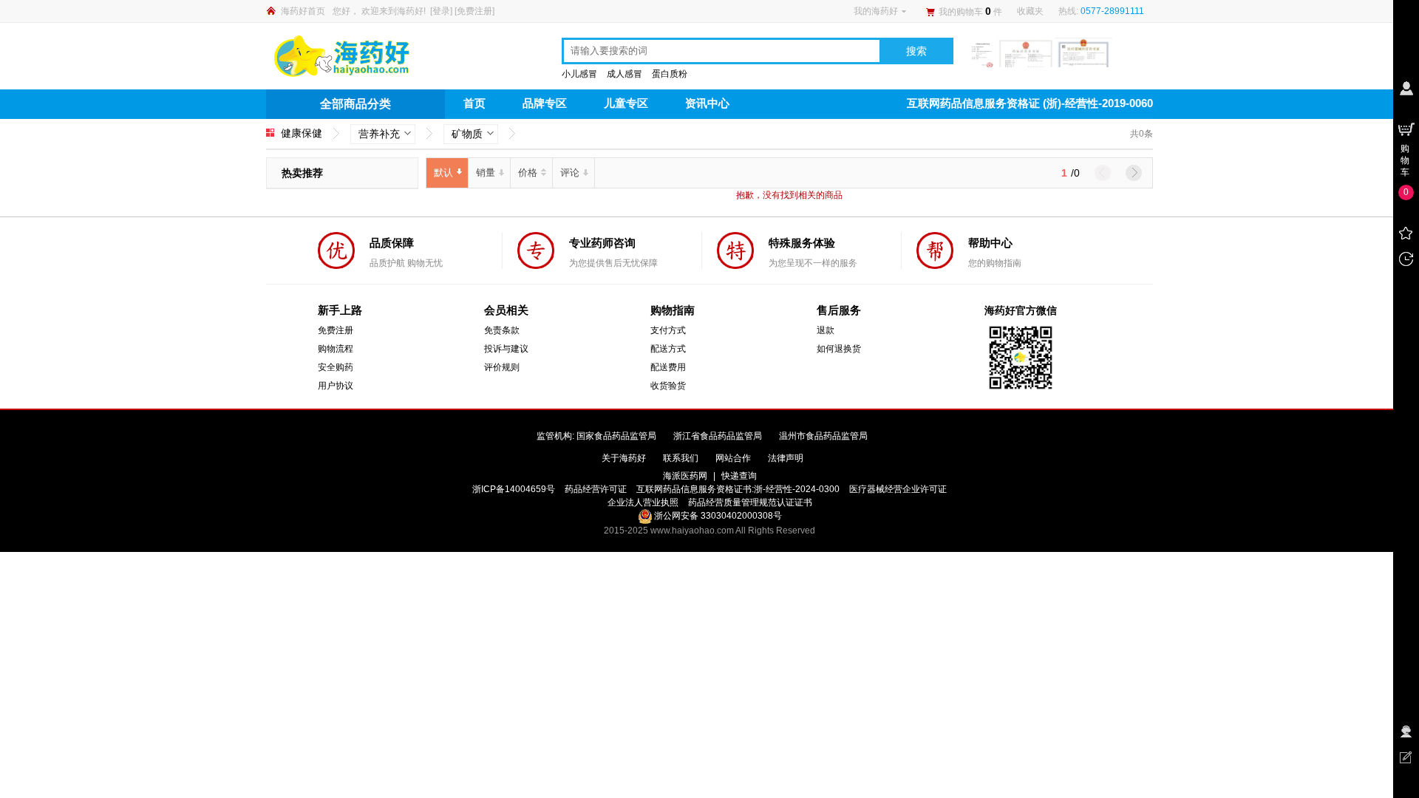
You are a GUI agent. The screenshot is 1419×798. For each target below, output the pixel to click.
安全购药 (335, 367)
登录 (441, 11)
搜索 (916, 51)
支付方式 (668, 330)
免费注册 (474, 11)
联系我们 (680, 458)
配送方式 (668, 349)
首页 (474, 103)
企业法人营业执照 (643, 502)
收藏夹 (1030, 11)
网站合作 (733, 458)
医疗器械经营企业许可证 (898, 489)
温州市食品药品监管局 (823, 436)
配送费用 (668, 367)
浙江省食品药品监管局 (717, 436)
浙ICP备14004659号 (513, 489)
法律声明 (785, 458)
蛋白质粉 (669, 74)
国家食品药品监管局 (616, 436)
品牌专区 (545, 103)
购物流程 (335, 349)
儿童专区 (626, 103)
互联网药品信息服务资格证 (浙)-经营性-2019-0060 (1030, 103)
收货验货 (668, 386)
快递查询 (739, 476)
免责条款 (502, 330)
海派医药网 (685, 476)
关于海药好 (624, 458)
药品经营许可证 (596, 489)
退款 (825, 330)
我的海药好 (876, 11)
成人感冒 (624, 74)
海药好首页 (303, 11)
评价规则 (502, 367)
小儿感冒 (579, 74)
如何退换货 (839, 349)
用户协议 (335, 386)
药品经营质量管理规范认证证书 (750, 502)
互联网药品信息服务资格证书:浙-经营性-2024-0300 (738, 489)
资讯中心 (707, 103)
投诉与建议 (506, 349)
